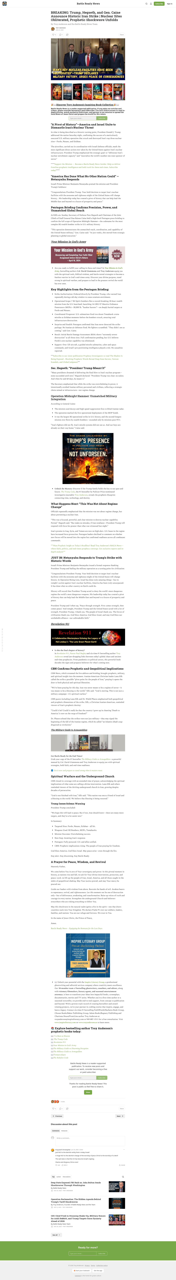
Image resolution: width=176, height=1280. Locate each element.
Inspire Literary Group (94, 982)
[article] (88, 1187)
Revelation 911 (60, 624)
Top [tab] (53, 1177)
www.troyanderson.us (88, 1022)
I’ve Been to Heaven (62, 1036)
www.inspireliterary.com (65, 1022)
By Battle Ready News (58, 1188)
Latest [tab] (59, 1177)
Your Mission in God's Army (68, 241)
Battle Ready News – (60, 928)
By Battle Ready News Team (60, 1224)
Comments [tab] (55, 1131)
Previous (58, 1116)
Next (119, 1116)
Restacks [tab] (64, 1131)
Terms (93, 1265)
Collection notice (102, 1265)
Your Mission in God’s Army (64, 1045)
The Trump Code (68, 491)
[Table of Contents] (2, 640)
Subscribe (159, 4)
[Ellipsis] (124, 1149)
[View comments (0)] (70, 1193)
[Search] (146, 4)
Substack (78, 1276)
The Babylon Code (60, 1057)
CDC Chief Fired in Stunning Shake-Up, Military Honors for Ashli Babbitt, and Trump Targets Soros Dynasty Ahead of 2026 (78, 1218)
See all (55, 1235)
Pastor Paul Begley (78, 653)
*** (52, 545)
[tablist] (60, 1131)
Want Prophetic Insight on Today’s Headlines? (72, 545)
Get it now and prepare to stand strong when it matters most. (78, 770)
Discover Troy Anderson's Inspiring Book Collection (85, 104)
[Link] (48, 104)
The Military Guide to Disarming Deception (70, 1048)
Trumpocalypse (59, 1054)
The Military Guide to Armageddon (69, 729)
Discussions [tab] (66, 1177)
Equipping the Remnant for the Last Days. (86, 928)
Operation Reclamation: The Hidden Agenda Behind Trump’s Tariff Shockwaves (76, 1200)
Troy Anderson (61, 28)
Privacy (87, 1265)
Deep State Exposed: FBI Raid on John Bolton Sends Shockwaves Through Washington (76, 1183)
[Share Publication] (151, 4)
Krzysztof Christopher (62, 1150)
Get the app (98, 1271)
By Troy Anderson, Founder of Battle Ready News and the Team (73, 1205)
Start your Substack (83, 1271)
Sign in (169, 4)
